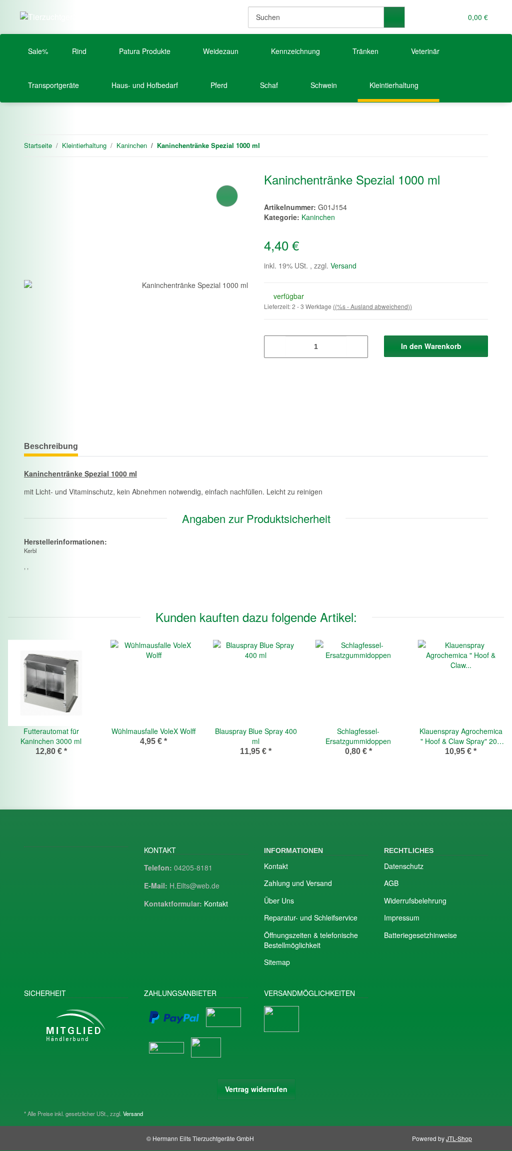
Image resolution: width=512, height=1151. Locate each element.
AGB (391, 883)
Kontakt (216, 903)
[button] (433, 17)
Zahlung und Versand (298, 883)
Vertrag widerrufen (256, 1089)
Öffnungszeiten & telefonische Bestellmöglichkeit (311, 940)
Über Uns (279, 901)
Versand (343, 265)
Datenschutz (404, 866)
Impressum (402, 917)
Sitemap (277, 962)
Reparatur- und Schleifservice (311, 917)
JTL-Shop (459, 1138)
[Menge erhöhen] (357, 347)
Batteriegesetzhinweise (420, 935)
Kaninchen (318, 217)
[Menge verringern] (275, 347)
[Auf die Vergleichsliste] (227, 196)
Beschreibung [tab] (51, 446)
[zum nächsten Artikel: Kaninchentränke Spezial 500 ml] (477, 145)
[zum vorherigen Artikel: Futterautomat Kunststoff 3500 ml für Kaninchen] (455, 145)
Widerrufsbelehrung (415, 901)
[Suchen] (394, 17)
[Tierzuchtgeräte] (52, 17)
